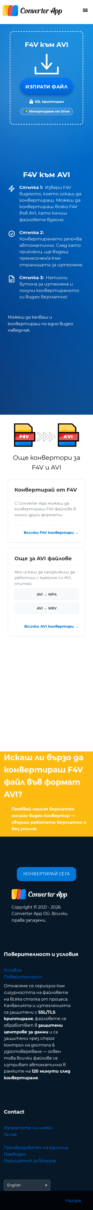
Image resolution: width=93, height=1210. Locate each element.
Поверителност (23, 976)
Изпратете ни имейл (28, 1127)
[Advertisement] (46, 695)
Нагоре (73, 1200)
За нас (10, 1134)
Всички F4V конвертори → (51, 532)
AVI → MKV (47, 608)
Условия (13, 970)
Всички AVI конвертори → (51, 626)
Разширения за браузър (30, 1160)
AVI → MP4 (47, 594)
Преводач (15, 1154)
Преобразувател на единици (36, 1147)
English (14, 1185)
